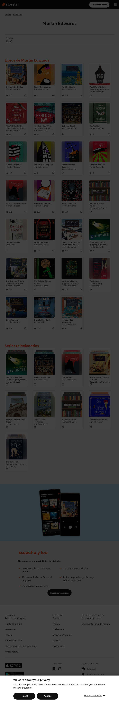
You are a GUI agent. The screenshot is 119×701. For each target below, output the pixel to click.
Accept (47, 696)
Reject (24, 696)
